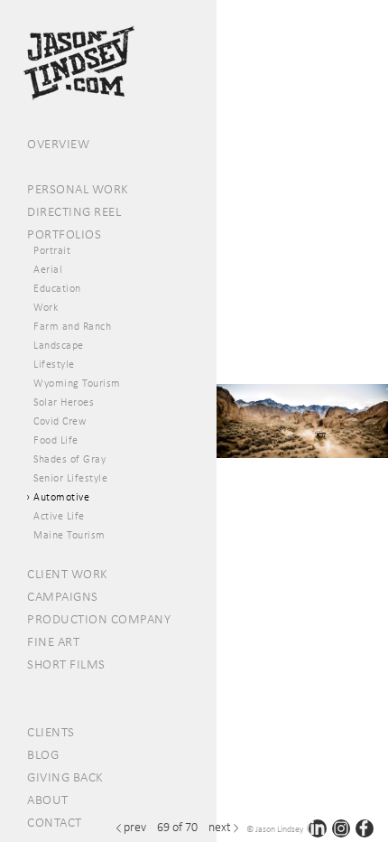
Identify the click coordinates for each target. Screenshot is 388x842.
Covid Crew (59, 421)
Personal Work (78, 189)
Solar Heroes (63, 402)
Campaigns (62, 596)
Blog (43, 754)
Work (45, 307)
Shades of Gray (69, 459)
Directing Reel (74, 211)
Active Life (59, 516)
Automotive (61, 497)
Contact (54, 822)
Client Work (67, 574)
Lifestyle (54, 364)
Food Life (56, 440)
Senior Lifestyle (70, 478)
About (48, 799)
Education (57, 288)
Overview (58, 144)
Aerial (47, 269)
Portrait (51, 250)
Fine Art (53, 641)
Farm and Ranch (72, 326)
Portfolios (64, 234)
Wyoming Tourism (77, 383)
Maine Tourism (69, 535)
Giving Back (65, 777)
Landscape (58, 345)
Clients (51, 732)
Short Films (66, 664)
